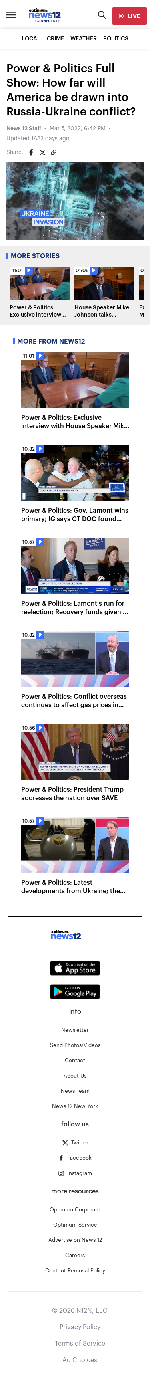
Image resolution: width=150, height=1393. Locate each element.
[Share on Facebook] (31, 152)
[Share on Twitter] (42, 152)
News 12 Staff (23, 128)
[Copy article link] (53, 152)
